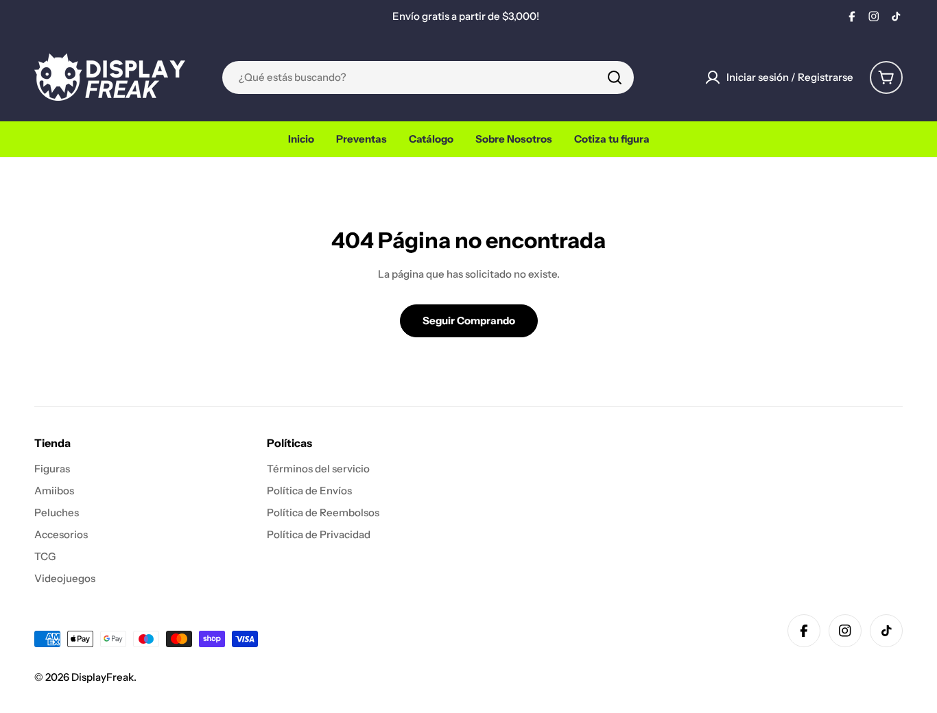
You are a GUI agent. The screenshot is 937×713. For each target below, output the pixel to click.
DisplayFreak (102, 677)
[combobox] (428, 77)
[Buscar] (614, 77)
